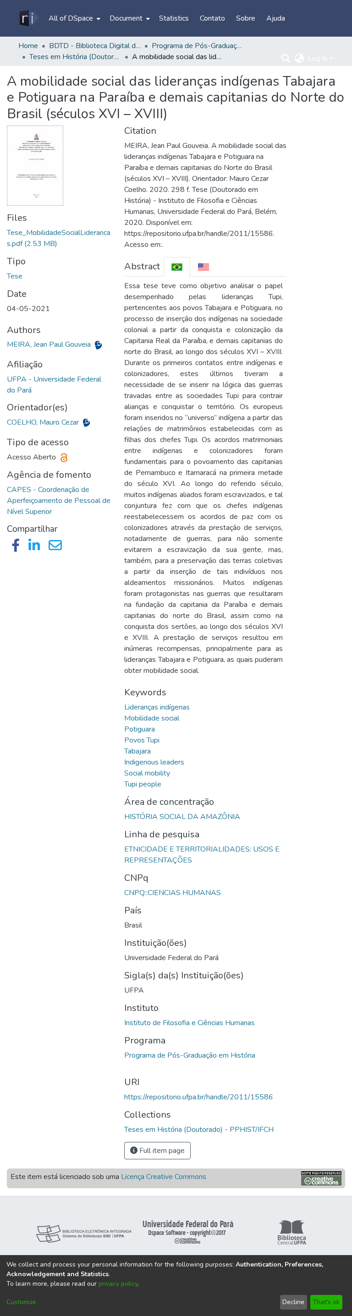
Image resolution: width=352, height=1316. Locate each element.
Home (28, 46)
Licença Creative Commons (163, 1177)
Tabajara (137, 751)
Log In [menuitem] (318, 59)
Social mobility (147, 773)
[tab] (177, 267)
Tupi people (142, 784)
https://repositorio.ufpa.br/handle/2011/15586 (198, 1097)
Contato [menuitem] (212, 18)
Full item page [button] (161, 1151)
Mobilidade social (151, 718)
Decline (293, 1302)
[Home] (28, 18)
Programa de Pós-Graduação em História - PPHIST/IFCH (197, 46)
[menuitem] (73, 18)
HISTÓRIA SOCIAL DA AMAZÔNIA (182, 817)
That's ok (326, 1302)
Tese (14, 276)
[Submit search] (286, 58)
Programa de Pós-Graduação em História (189, 1055)
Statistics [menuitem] (174, 18)
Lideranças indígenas (157, 707)
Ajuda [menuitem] (275, 18)
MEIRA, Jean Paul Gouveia (50, 344)
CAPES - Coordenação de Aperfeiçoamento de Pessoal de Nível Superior (58, 501)
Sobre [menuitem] (245, 18)
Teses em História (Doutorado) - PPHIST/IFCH (75, 57)
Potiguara (139, 729)
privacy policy (118, 1283)
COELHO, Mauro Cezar (44, 422)
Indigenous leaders (154, 762)
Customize (21, 1302)
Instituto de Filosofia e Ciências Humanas (189, 1023)
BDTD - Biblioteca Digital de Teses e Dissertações (95, 46)
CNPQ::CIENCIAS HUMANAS (172, 893)
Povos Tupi (142, 740)
